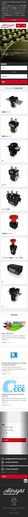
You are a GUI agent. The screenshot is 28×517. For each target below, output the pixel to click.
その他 (14, 503)
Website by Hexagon (14, 513)
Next (23, 433)
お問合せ (4, 476)
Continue (14, 20)
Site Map (14, 505)
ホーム (14, 497)
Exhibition (9, 343)
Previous (5, 433)
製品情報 (14, 499)
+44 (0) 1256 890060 (11, 469)
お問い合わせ (14, 501)
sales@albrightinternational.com (15, 459)
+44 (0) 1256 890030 (11, 462)
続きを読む (6, 440)
